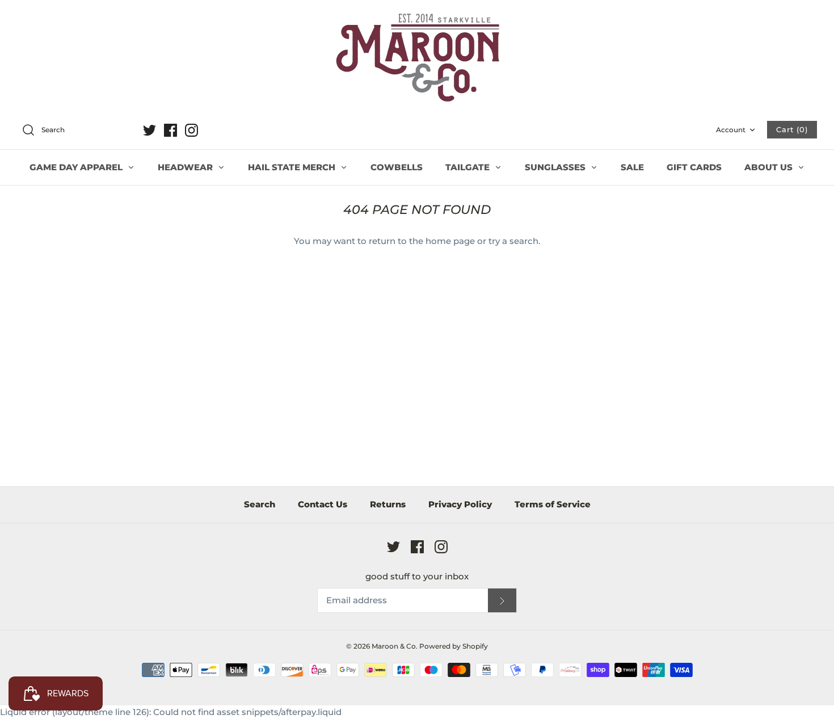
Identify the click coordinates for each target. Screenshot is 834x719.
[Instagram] (191, 130)
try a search (513, 241)
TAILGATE (468, 167)
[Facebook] (170, 130)
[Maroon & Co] (417, 59)
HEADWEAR (186, 167)
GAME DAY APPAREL (77, 167)
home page (450, 241)
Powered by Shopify (453, 646)
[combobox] (76, 130)
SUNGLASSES (556, 167)
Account (730, 129)
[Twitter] (149, 130)
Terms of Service (553, 504)
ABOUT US (769, 167)
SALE (632, 167)
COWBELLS (396, 167)
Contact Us (322, 504)
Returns (388, 504)
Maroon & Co (394, 646)
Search (259, 504)
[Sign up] (502, 600)
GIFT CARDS (694, 167)
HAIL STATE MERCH (293, 167)
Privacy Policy (460, 504)
